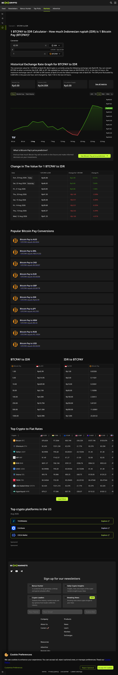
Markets (47, 8)
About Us (44, 624)
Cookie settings (76, 671)
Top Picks (37, 8)
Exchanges (68, 635)
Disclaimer (64, 671)
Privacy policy (53, 671)
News (66, 624)
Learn (66, 628)
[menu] (3, 20)
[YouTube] (16, 571)
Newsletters (13, 8)
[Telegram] (21, 571)
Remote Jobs (45, 651)
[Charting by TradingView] (14, 137)
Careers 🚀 (45, 628)
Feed (4, 8)
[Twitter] (11, 571)
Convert (12, 26)
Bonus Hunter (25, 8)
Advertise (56, 8)
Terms (44, 671)
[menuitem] (3, 13)
